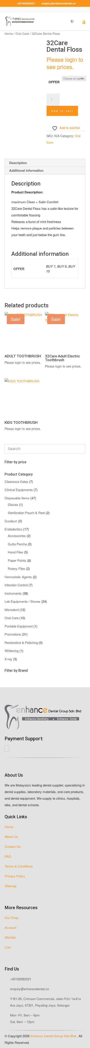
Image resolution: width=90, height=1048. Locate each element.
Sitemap (10, 886)
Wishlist (10, 937)
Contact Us (13, 846)
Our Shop (11, 917)
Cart (8, 947)
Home (9, 33)
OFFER (54, 82)
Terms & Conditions (19, 866)
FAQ (8, 856)
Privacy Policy (15, 876)
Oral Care (22, 33)
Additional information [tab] (26, 170)
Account (10, 927)
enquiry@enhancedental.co (29, 988)
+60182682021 (20, 979)
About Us (11, 836)
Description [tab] (18, 162)
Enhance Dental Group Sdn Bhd (53, 1036)
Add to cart (62, 111)
